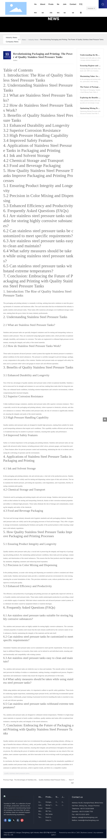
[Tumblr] (17, 820)
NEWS (53, 18)
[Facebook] (5, 820)
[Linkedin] (9, 820)
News (24, 39)
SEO (78, 832)
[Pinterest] (22, 820)
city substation (98, 832)
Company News (12, 42)
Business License (86, 832)
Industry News (11, 37)
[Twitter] (13, 820)
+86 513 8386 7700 (85, 811)
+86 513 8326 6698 (86, 808)
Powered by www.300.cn (67, 832)
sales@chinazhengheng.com (88, 817)
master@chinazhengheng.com (88, 820)
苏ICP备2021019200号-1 (50, 834)
